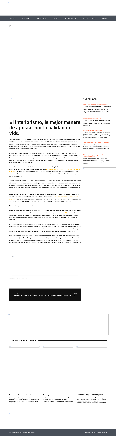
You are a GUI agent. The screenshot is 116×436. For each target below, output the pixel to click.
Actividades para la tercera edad (92, 130)
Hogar (104, 18)
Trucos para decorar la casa (53, 395)
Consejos (11, 18)
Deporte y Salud (89, 18)
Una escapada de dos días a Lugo (21, 395)
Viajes (55, 18)
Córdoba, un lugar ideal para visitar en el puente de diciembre (95, 155)
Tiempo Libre (41, 18)
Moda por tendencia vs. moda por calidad (95, 104)
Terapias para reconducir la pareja (93, 118)
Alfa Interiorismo (67, 212)
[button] (31, 279)
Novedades (26, 18)
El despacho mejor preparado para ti (90, 395)
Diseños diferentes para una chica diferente (96, 142)
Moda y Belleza (70, 18)
